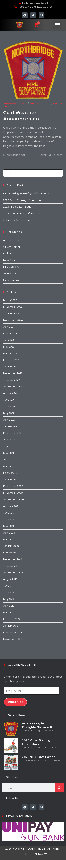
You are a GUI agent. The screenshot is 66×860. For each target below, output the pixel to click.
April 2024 (9, 326)
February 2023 (11, 360)
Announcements (15, 103)
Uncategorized (12, 280)
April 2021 (8, 459)
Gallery (7, 253)
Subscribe (15, 702)
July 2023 (8, 339)
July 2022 (8, 399)
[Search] (59, 787)
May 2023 (8, 346)
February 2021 (11, 472)
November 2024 (13, 320)
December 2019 (12, 552)
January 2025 (11, 313)
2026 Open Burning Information (22, 200)
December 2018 (13, 632)
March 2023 (10, 353)
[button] (57, 25)
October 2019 (11, 565)
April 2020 (9, 532)
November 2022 (12, 373)
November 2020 (13, 492)
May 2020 (9, 525)
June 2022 (9, 406)
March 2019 (9, 612)
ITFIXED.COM (38, 853)
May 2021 (8, 452)
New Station (10, 259)
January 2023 (11, 366)
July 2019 (8, 585)
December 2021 (12, 433)
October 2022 (11, 379)
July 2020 (8, 512)
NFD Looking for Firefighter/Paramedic (26, 193)
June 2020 (9, 519)
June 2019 (9, 592)
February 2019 (11, 619)
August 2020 (10, 506)
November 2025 (12, 306)
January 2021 (10, 479)
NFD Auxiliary (11, 266)
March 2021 (9, 466)
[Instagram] (41, 15)
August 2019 (10, 579)
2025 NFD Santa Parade (17, 206)
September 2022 (13, 386)
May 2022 (8, 413)
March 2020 (10, 539)
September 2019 (13, 572)
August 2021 (10, 439)
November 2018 (12, 638)
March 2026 (10, 300)
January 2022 (11, 426)
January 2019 (10, 625)
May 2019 (8, 599)
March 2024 (10, 333)
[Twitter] (33, 15)
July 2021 (8, 446)
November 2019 (12, 559)
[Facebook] (24, 15)
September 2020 (13, 499)
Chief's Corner (40, 103)
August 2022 (10, 393)
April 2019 (8, 605)
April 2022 (9, 419)
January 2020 (11, 545)
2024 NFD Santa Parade (17, 220)
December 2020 (13, 486)
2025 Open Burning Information (22, 213)
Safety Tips (9, 273)
